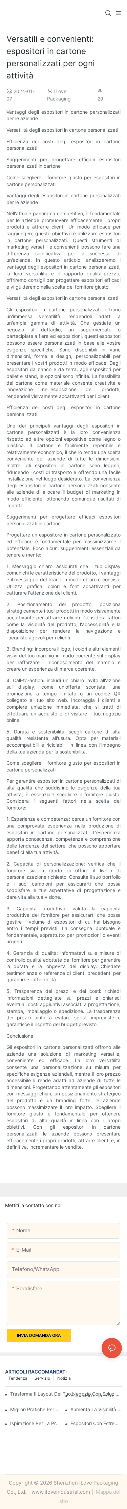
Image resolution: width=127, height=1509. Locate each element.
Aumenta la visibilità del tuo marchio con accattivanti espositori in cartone (96, 1409)
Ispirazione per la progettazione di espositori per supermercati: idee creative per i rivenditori (36, 1423)
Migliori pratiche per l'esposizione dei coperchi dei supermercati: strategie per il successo (36, 1409)
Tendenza (17, 1378)
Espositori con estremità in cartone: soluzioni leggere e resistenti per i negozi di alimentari (96, 1423)
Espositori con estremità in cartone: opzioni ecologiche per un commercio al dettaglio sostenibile (96, 1395)
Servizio (42, 1378)
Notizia (64, 1378)
